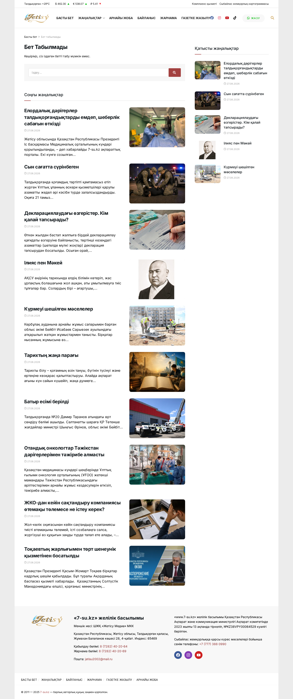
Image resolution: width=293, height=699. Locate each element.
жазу (255, 18)
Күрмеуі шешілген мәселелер (58, 309)
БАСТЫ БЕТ (65, 18)
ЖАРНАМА (168, 18)
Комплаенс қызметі (204, 3)
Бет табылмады (51, 36)
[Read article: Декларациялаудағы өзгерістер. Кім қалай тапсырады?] (157, 230)
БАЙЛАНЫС (146, 18)
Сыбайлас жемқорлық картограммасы (244, 3)
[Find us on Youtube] (227, 18)
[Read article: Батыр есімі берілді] (157, 418)
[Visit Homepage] (36, 18)
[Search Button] (272, 18)
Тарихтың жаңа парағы (51, 355)
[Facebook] (178, 655)
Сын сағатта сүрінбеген (51, 167)
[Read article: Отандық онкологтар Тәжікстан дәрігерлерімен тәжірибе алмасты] (157, 465)
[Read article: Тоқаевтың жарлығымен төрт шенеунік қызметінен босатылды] (157, 566)
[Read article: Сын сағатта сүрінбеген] (157, 183)
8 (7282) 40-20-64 (113, 646)
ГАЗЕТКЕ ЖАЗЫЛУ (195, 18)
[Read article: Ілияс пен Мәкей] (157, 279)
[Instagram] (188, 655)
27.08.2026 (33, 130)
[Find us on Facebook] (212, 18)
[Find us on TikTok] (234, 18)
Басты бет (30, 36)
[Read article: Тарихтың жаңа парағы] (157, 372)
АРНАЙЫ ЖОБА (121, 18)
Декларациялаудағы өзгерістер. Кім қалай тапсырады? (242, 122)
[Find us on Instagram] (219, 18)
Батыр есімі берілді (46, 401)
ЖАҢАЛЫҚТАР (89, 18)
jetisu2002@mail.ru (98, 659)
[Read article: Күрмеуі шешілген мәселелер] (157, 326)
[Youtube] (198, 655)
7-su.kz (44, 692)
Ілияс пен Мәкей (43, 262)
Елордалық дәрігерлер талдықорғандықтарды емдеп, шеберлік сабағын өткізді (72, 117)
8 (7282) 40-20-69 (112, 651)
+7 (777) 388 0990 (212, 644)
